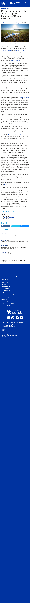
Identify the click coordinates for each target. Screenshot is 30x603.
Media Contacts (5, 307)
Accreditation (5, 336)
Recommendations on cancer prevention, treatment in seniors (14, 235)
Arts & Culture (5, 288)
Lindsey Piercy (15, 23)
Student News (5, 281)
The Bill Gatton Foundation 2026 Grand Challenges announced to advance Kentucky (13, 247)
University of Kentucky (20, 50)
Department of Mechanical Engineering (17, 134)
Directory (4, 338)
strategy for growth (24, 97)
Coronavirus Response (7, 298)
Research (3, 284)
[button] (28, 3)
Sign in (3, 330)
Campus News (5, 8)
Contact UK (4, 299)
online (5, 184)
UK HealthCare (5, 283)
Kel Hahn (5, 23)
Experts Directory (5, 305)
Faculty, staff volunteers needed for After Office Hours (14, 241)
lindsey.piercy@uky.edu (8, 217)
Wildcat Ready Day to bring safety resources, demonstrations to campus (12, 254)
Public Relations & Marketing (8, 303)
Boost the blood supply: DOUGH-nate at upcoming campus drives (13, 261)
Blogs (2, 292)
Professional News (6, 290)
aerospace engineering (15, 60)
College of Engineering (6, 50)
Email (3, 329)
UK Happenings (5, 286)
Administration (5, 301)
